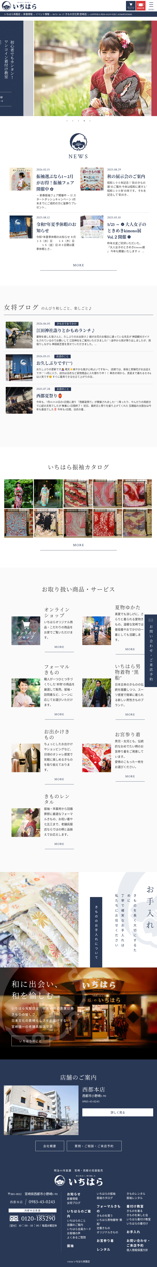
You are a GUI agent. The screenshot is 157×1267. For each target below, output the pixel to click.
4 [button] (84, 121)
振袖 (70, 1246)
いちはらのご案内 (79, 1214)
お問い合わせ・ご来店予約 (151, 652)
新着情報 (72, 1199)
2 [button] (73, 121)
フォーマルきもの (109, 1209)
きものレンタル (136, 1194)
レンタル (103, 1250)
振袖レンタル (135, 1198)
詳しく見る (118, 1112)
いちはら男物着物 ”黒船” (109, 1222)
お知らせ (74, 1194)
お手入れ (133, 1232)
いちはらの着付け (137, 1223)
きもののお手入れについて (96, 932)
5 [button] (90, 121)
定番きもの (103, 1228)
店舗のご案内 (75, 1225)
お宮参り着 (105, 1241)
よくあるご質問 (76, 1237)
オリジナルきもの (107, 1232)
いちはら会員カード (79, 1229)
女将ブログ (73, 1203)
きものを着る (135, 1211)
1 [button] (67, 121)
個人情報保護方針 (137, 1250)
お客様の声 (73, 1233)
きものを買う (105, 1216)
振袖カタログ (105, 1198)
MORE (78, 265)
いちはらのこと (30, 1041)
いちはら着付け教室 (139, 1219)
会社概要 (49, 1146)
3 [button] (78, 121)
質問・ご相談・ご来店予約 (94, 1146)
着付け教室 (135, 1207)
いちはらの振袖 (106, 1194)
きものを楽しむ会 (137, 1215)
